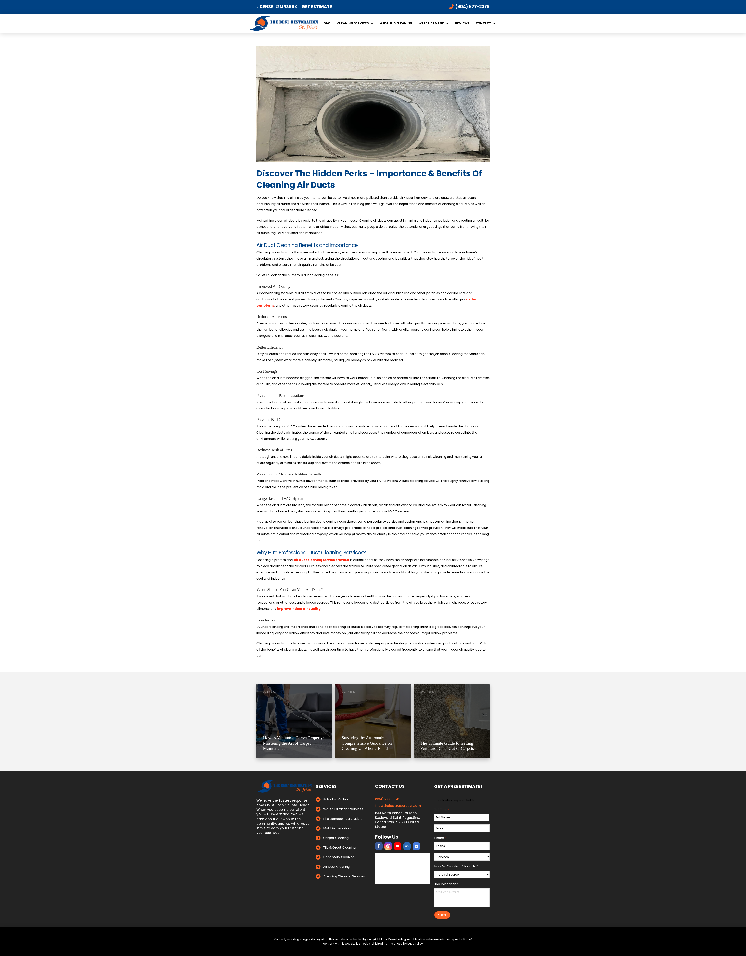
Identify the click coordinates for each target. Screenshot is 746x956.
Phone (440, 838)
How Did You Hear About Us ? (456, 866)
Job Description (446, 884)
